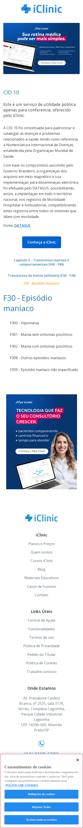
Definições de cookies (41, 794)
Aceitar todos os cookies (41, 819)
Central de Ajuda (41, 620)
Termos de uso (41, 637)
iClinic (41, 518)
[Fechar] (78, 760)
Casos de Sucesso (41, 586)
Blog (41, 569)
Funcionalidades (41, 629)
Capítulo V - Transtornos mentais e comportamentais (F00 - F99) (41, 262)
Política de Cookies (41, 663)
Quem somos (41, 552)
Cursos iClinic (42, 560)
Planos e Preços (41, 543)
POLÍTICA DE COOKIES (22, 785)
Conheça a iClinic (41, 242)
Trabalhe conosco (41, 671)
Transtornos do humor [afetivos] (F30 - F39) (41, 275)
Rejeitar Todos (41, 807)
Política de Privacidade (41, 645)
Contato (41, 594)
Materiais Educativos (41, 577)
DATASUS (22, 225)
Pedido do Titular (41, 654)
